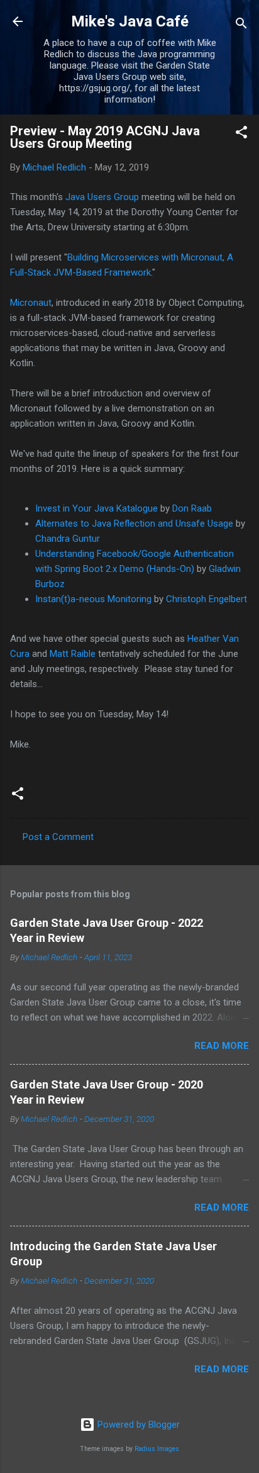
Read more (221, 1045)
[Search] (241, 25)
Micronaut (31, 302)
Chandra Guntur (67, 538)
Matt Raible (73, 653)
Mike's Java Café (130, 21)
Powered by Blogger (137, 1424)
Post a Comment (58, 837)
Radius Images (157, 1449)
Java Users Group (102, 197)
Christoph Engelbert (206, 599)
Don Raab (192, 508)
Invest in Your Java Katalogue (96, 508)
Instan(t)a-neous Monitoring (93, 599)
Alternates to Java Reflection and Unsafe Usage (134, 523)
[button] (241, 134)
